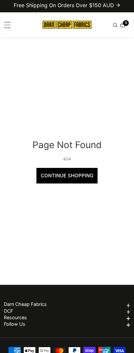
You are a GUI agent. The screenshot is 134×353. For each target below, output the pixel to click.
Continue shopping (67, 175)
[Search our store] (116, 25)
